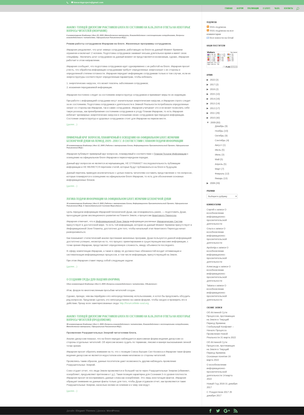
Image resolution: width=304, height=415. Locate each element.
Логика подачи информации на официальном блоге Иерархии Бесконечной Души (118, 199)
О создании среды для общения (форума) (93, 279)
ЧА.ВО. (277, 8)
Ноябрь (219, 130)
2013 (212, 103)
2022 (212, 79)
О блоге (266, 8)
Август (218, 145)
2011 (212, 113)
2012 (212, 108)
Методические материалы (117, 35)
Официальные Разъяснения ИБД (110, 37)
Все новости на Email (221, 37)
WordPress (113, 410)
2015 (212, 94)
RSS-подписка (217, 27)
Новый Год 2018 (216, 383)
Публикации (253, 8)
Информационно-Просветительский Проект (154, 145)
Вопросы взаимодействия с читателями (125, 284)
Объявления (150, 284)
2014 (212, 98)
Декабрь (219, 126)
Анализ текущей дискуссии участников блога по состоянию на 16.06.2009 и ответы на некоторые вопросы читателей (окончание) (128, 29)
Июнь (218, 154)
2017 (212, 84)
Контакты (288, 8)
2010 (212, 117)
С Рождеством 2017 (218, 392)
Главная (228, 8)
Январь (219, 178)
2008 (212, 183)
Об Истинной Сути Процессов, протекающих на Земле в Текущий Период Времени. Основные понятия (221, 349)
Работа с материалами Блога (119, 145)
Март (218, 168)
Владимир (86, 35)
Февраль (219, 173)
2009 (212, 122)
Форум (240, 8)
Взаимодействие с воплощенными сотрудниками (152, 35)
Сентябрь (220, 140)
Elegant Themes (85, 410)
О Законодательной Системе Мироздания (102, 206)
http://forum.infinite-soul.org (134, 303)
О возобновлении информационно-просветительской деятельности (217, 216)
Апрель (219, 164)
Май (217, 159)
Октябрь (219, 135)
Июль (218, 149)
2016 (212, 89)
